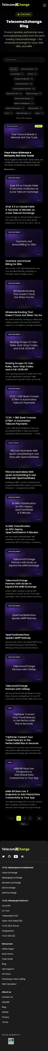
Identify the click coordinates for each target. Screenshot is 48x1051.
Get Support (8, 969)
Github (5, 1012)
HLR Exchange (8, 887)
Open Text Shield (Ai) (12, 920)
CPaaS (32, 74)
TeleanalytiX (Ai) (10, 915)
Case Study (7, 958)
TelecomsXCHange (24, 98)
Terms (5, 1022)
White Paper (8, 948)
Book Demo (7, 953)
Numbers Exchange (11, 882)
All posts (13, 69)
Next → (24, 824)
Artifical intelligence (23, 103)
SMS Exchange (33, 94)
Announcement (29, 69)
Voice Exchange (9, 872)
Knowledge (17, 74)
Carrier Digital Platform (23, 89)
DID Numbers (34, 108)
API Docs (6, 974)
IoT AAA (5, 910)
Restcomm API (14, 94)
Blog (4, 964)
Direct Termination (15, 108)
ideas (39, 113)
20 (39, 818)
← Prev (11, 818)
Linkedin (6, 1002)
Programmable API (23, 79)
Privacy (5, 1017)
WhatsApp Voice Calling (13, 979)
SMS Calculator (9, 984)
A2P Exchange (23, 113)
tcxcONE (6, 905)
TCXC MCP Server (10, 925)
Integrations (8, 930)
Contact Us (7, 997)
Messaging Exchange (12, 877)
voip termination (24, 84)
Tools (8, 113)
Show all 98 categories (24, 118)
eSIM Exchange (9, 892)
